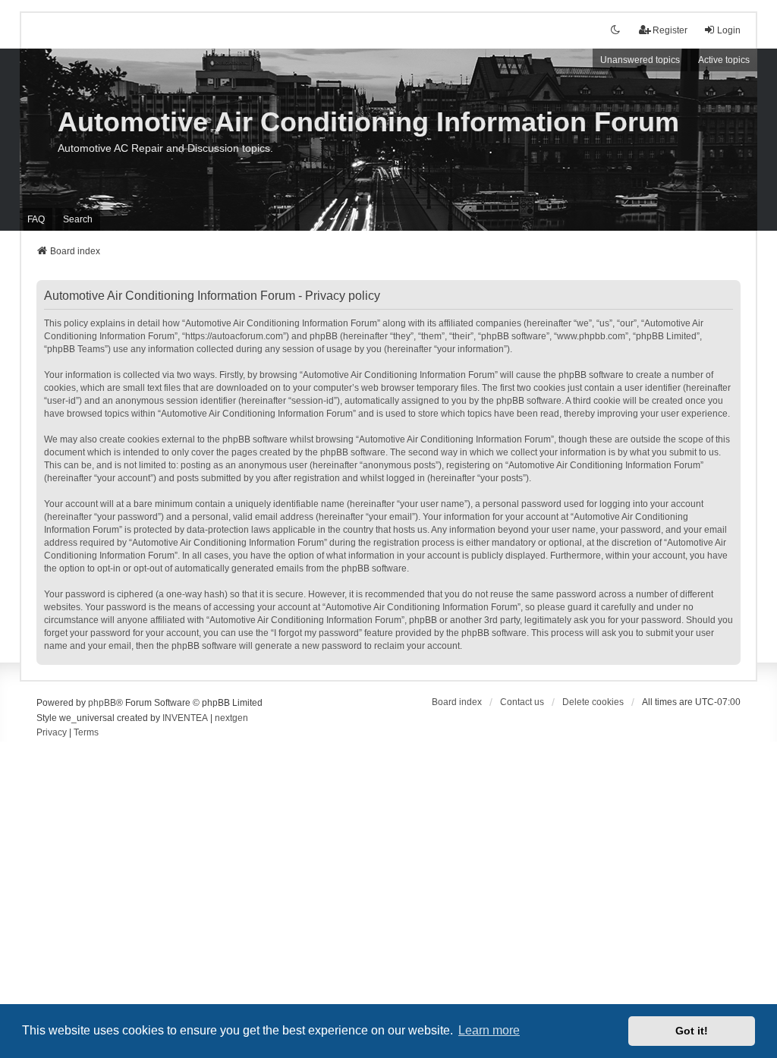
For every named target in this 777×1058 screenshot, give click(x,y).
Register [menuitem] (670, 30)
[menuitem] (51, 733)
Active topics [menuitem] (724, 60)
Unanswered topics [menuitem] (640, 60)
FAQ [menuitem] (36, 219)
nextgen (231, 718)
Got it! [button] (691, 1031)
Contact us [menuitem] (522, 702)
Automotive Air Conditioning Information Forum (368, 121)
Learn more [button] (489, 1030)
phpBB (102, 702)
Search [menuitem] (78, 219)
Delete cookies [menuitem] (593, 702)
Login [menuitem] (729, 30)
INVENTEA (185, 718)
